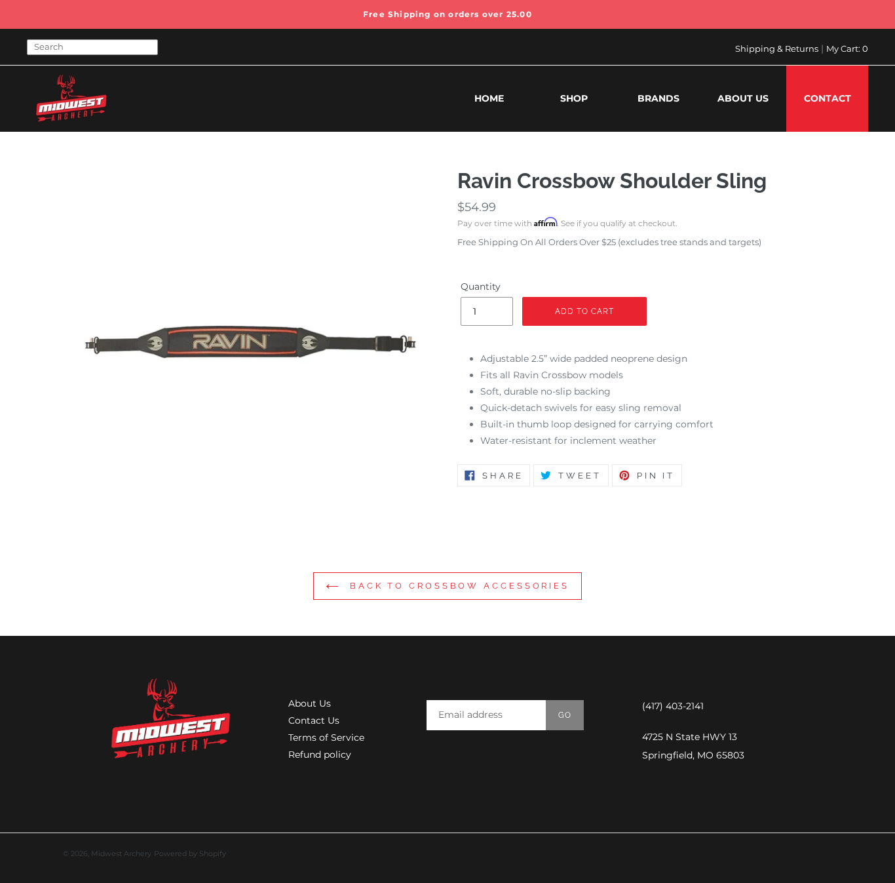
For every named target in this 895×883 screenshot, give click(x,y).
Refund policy (319, 754)
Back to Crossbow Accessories (457, 586)
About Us (309, 703)
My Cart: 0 (847, 48)
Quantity (481, 286)
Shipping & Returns (776, 48)
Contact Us (313, 720)
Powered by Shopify (190, 853)
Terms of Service (326, 737)
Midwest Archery (121, 853)
